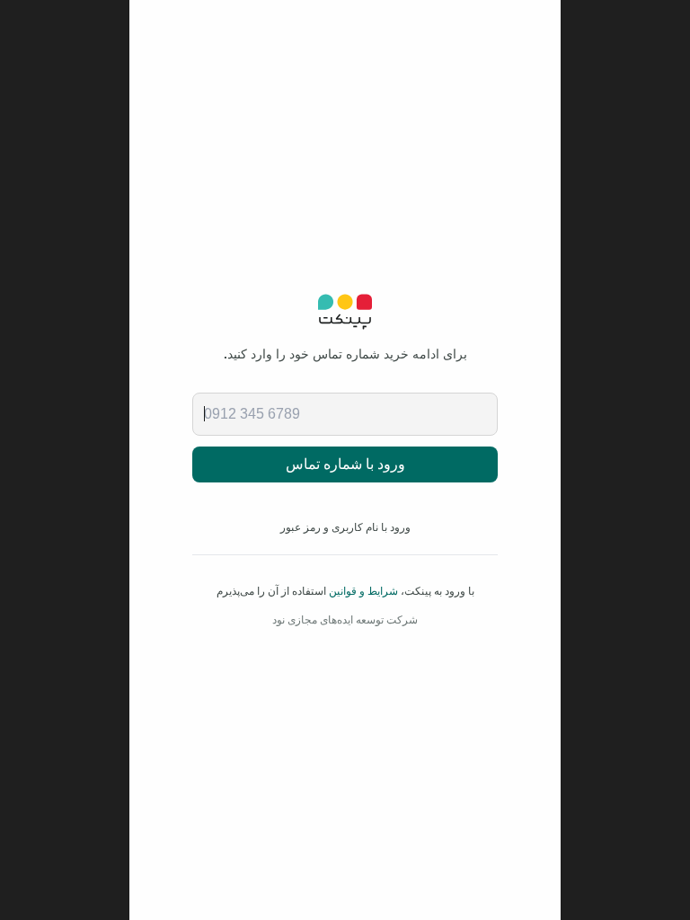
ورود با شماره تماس (345, 464)
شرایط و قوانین (363, 591)
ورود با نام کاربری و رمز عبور (345, 527)
